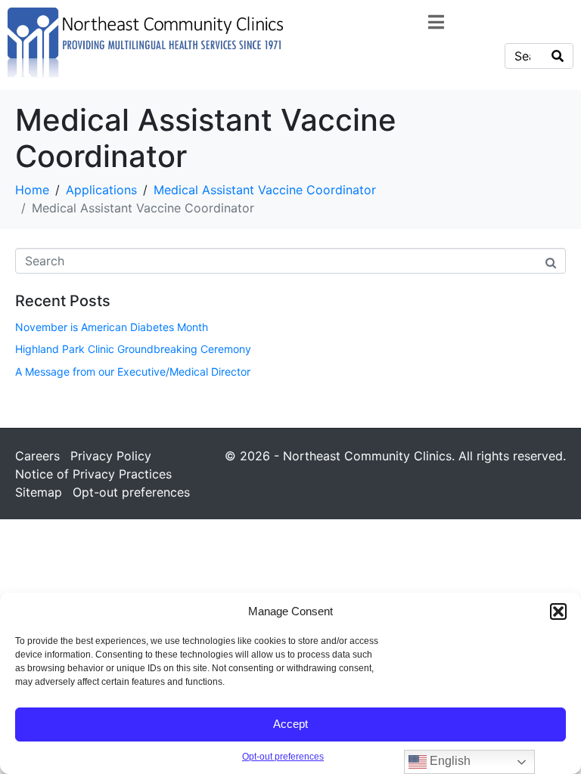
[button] (558, 611)
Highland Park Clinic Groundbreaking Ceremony (133, 348)
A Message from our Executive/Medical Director (132, 371)
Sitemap (38, 492)
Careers (37, 455)
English (449, 760)
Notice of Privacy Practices (93, 473)
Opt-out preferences (283, 756)
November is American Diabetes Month (111, 326)
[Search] (557, 56)
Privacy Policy (110, 455)
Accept (290, 723)
